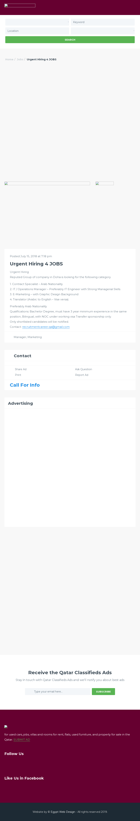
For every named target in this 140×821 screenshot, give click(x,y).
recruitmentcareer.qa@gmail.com (46, 327)
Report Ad (81, 375)
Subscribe (103, 691)
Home (9, 59)
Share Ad (20, 369)
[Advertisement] (70, 95)
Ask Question (83, 369)
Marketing (35, 337)
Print (18, 375)
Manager (20, 337)
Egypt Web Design (63, 812)
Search (70, 39)
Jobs (20, 59)
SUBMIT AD (21, 739)
